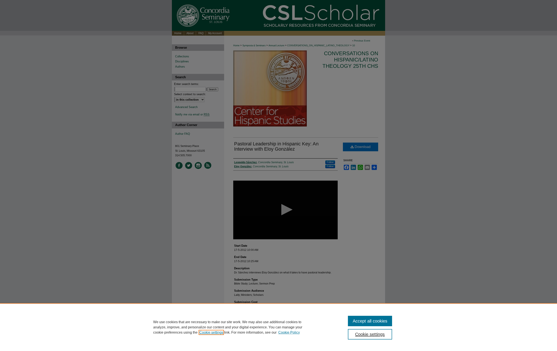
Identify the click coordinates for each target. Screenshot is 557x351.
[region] (278, 327)
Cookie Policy (289, 332)
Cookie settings (211, 332)
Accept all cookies (370, 321)
